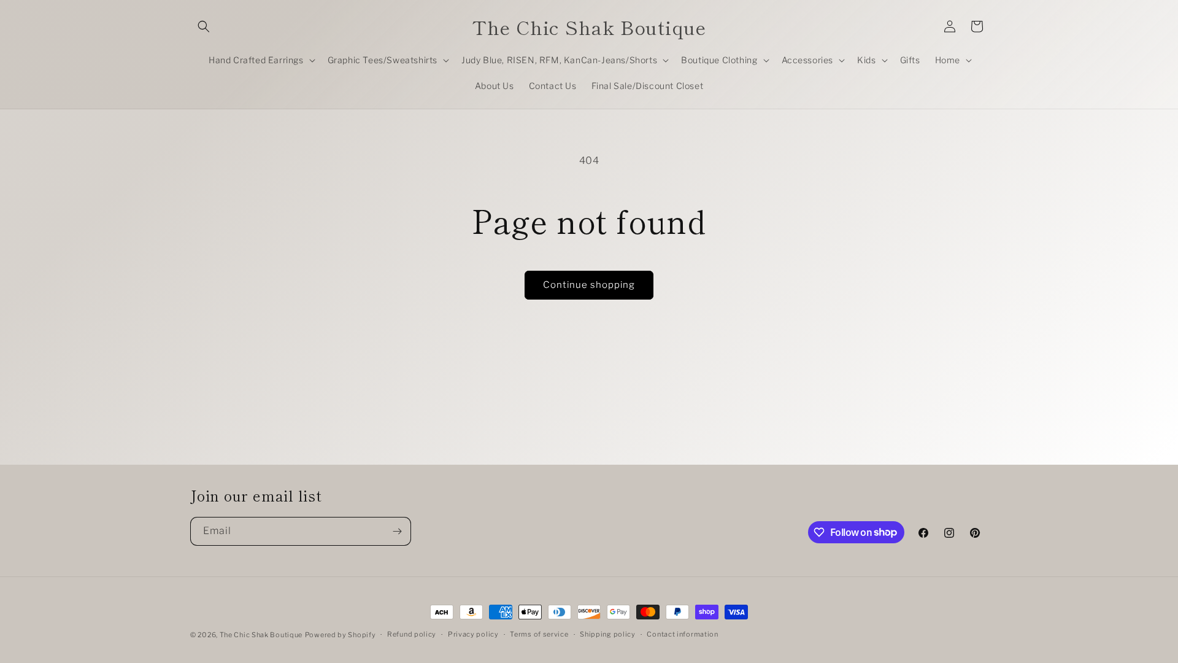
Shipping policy (608, 634)
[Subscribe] (396, 531)
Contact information (682, 634)
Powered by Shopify (340, 634)
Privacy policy (473, 634)
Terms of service (539, 634)
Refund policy (411, 634)
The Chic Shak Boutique (261, 634)
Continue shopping (589, 284)
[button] (203, 26)
